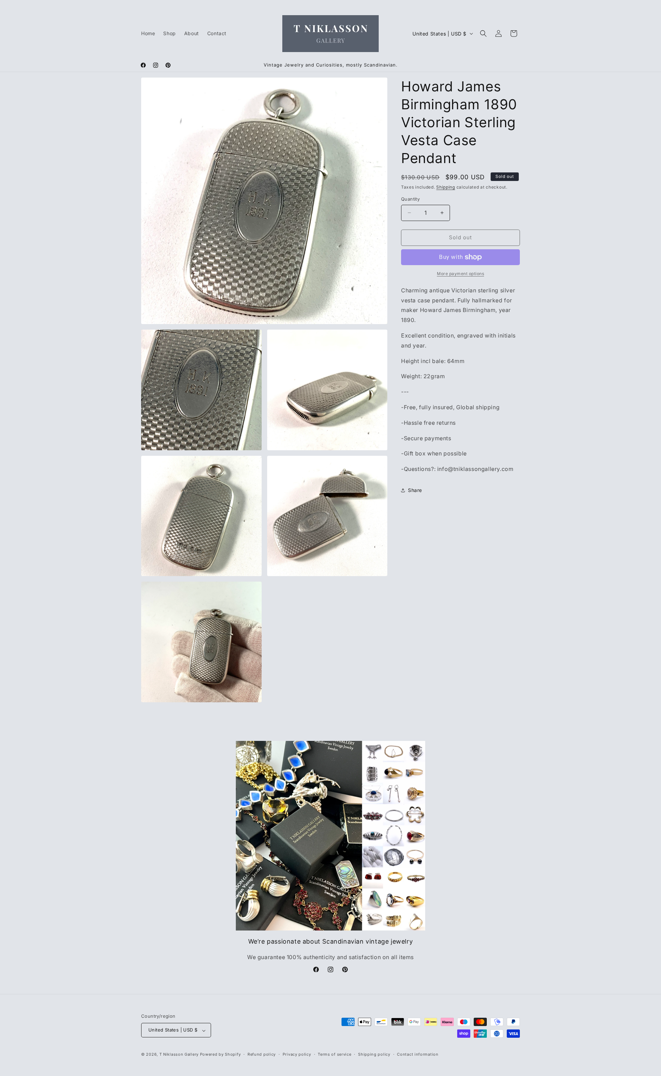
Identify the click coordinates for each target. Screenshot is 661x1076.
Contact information (417, 1054)
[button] (483, 33)
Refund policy (262, 1054)
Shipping (445, 187)
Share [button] (415, 490)
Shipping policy (374, 1054)
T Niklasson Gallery (179, 1054)
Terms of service (334, 1054)
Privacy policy (297, 1054)
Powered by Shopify (220, 1054)
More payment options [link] (460, 273)
